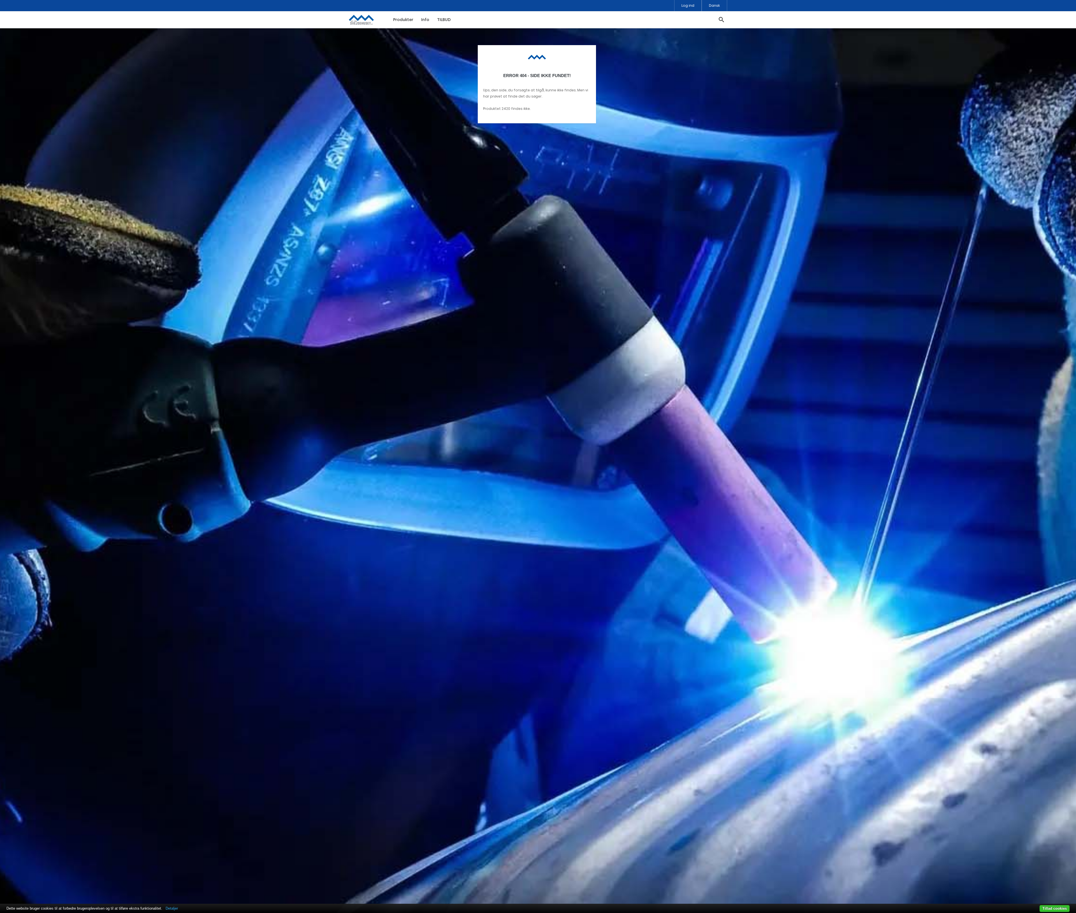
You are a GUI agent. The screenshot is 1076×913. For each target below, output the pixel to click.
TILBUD (444, 19)
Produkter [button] (403, 19)
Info (425, 19)
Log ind (687, 5)
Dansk (714, 5)
